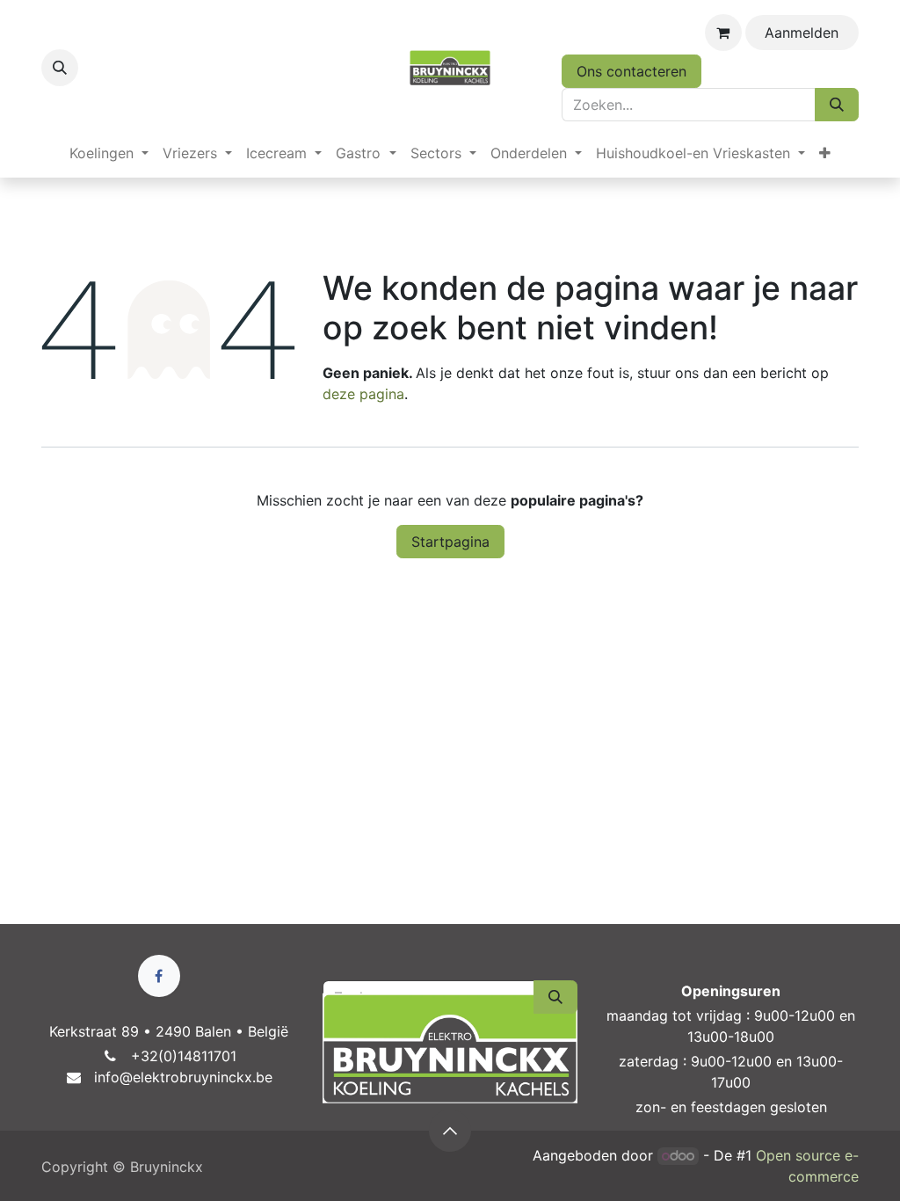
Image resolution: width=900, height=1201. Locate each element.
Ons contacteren (631, 71)
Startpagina (450, 541)
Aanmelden (801, 32)
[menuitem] (109, 153)
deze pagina (363, 394)
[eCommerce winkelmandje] (723, 32)
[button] (59, 67)
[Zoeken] (837, 104)
